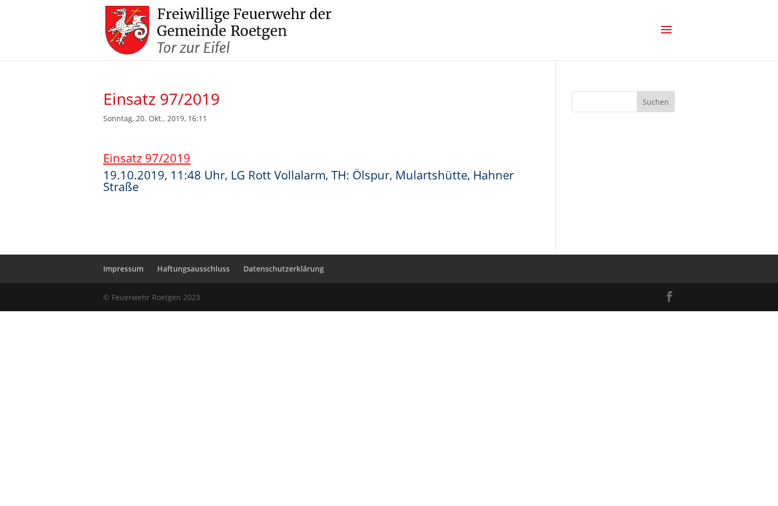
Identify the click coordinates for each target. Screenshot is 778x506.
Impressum (123, 269)
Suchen (656, 102)
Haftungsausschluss (193, 269)
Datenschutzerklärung (283, 269)
